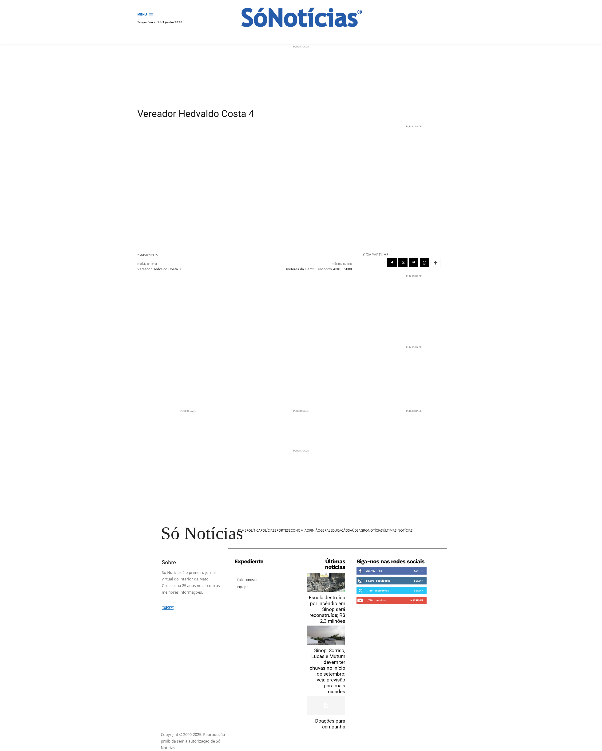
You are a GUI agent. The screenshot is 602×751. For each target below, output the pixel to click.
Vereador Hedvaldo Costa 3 (159, 269)
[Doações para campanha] (326, 705)
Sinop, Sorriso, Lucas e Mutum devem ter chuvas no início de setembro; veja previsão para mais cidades (327, 671)
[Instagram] (164, 608)
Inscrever (416, 600)
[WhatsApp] (424, 262)
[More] (435, 262)
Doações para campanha (330, 724)
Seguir (418, 580)
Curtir (418, 570)
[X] (403, 262)
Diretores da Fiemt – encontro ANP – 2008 (318, 269)
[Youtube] (172, 608)
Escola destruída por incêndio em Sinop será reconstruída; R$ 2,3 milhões (327, 609)
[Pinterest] (413, 262)
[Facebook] (392, 262)
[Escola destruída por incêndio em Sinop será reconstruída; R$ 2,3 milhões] (326, 582)
